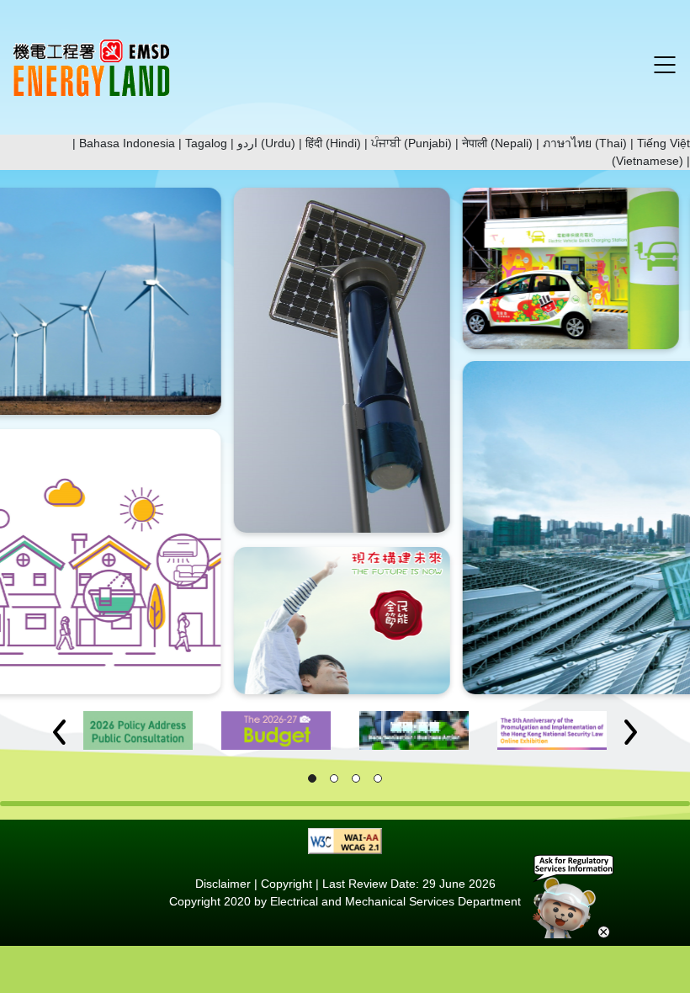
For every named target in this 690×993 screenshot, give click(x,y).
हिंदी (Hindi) (333, 143)
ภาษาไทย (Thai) (585, 143)
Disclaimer (223, 883)
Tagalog (206, 143)
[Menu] (664, 64)
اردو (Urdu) (266, 143)
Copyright (286, 883)
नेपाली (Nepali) (497, 143)
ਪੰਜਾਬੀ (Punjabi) (411, 143)
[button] (59, 732)
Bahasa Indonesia (127, 143)
